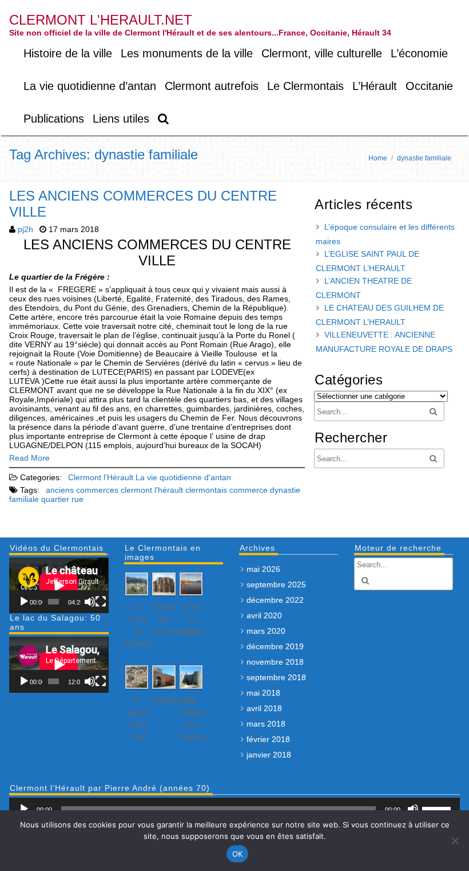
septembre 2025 (276, 584)
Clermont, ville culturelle (321, 53)
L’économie (419, 53)
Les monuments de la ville (187, 53)
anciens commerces (82, 490)
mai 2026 (263, 569)
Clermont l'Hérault (100, 477)
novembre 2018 (275, 661)
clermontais (206, 490)
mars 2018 (266, 723)
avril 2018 (264, 708)
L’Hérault (374, 86)
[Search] (164, 119)
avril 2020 (264, 615)
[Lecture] (24, 601)
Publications (53, 118)
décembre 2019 (275, 646)
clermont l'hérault (152, 490)
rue (77, 499)
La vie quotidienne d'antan (183, 477)
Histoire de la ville (67, 53)
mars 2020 (266, 630)
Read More (29, 457)
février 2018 (268, 739)
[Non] (454, 840)
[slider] (438, 808)
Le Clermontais (305, 86)
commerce (248, 490)
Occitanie (429, 86)
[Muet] (90, 601)
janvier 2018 (269, 754)
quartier (55, 499)
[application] (58, 585)
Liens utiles (121, 118)
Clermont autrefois (212, 86)
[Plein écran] (100, 601)
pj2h (25, 229)
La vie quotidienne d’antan (89, 86)
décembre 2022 (275, 600)
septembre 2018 (276, 677)
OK (237, 853)
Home (377, 158)
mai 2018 (263, 692)
